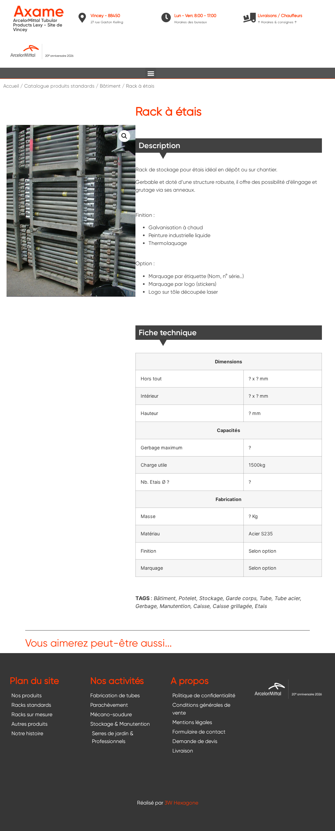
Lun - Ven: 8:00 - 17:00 (195, 15)
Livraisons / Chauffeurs (280, 15)
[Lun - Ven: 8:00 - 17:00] (166, 18)
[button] (150, 73)
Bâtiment (110, 86)
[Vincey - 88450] (82, 18)
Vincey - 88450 (105, 15)
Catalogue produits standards (59, 86)
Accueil (11, 86)
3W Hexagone (181, 803)
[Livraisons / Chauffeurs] (250, 18)
